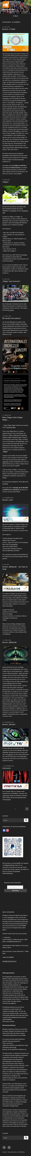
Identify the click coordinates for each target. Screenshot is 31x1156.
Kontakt (4, 1152)
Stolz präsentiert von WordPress (16, 1152)
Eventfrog (24, 255)
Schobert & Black (11, 427)
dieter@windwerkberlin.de (9, 961)
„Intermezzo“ (5, 795)
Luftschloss (13, 211)
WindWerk (8, 9)
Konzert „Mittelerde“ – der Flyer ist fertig (15, 568)
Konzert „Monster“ (9, 724)
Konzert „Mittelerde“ (9, 642)
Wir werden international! (11, 318)
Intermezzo (6, 768)
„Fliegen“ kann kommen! (11, 281)
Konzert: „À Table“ (9, 29)
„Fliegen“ (5, 182)
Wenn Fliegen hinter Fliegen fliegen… (12, 418)
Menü (16, 16)
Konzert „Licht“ (7, 500)
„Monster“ (10, 754)
